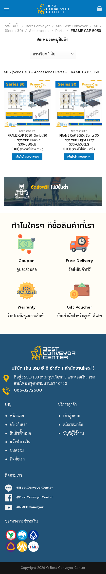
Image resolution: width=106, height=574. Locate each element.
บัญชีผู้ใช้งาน (73, 433)
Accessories (39, 30)
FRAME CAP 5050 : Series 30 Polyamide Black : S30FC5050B (27, 139)
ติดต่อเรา (17, 458)
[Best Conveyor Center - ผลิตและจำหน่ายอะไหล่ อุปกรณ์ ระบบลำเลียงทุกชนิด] (53, 8)
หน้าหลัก (12, 25)
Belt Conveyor (38, 25)
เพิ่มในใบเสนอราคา (27, 157)
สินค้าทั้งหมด (20, 433)
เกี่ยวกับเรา (18, 424)
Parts (59, 30)
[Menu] (7, 8)
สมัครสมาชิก (73, 424)
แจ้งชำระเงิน (20, 441)
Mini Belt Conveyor (72, 25)
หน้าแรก (17, 415)
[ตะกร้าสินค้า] (99, 8)
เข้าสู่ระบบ (71, 415)
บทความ (17, 450)
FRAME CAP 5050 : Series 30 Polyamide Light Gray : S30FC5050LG (79, 139)
